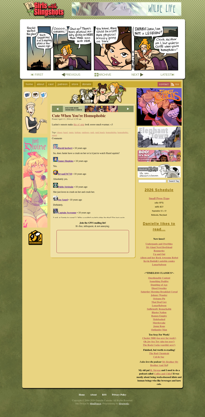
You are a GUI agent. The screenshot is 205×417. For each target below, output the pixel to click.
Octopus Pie (159, 298)
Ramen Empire (159, 315)
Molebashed (159, 319)
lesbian (78, 132)
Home (29, 84)
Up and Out (159, 254)
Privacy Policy (119, 394)
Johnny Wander (159, 295)
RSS (177, 84)
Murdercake (159, 322)
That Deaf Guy (159, 302)
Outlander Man (159, 329)
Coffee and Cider (163, 373)
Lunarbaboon (159, 264)
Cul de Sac (158, 356)
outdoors (85, 132)
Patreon (63, 84)
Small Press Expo (159, 198)
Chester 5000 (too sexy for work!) (159, 338)
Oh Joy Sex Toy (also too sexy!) (159, 341)
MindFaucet (95, 403)
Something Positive (159, 281)
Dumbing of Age (159, 284)
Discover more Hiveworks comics (73, 109)
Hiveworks (124, 403)
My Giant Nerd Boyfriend (159, 247)
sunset (54, 135)
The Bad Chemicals (159, 353)
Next (135, 74)
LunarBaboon (159, 305)
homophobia (111, 132)
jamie (71, 132)
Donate (86, 84)
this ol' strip (79, 124)
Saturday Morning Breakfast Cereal (159, 291)
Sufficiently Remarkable (159, 309)
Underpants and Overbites (159, 243)
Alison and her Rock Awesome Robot (159, 257)
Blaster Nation (159, 312)
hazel (65, 132)
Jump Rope (159, 326)
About (40, 84)
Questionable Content (159, 278)
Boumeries (159, 250)
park (92, 132)
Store (75, 84)
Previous (72, 74)
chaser (59, 132)
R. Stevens (155, 370)
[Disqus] (93, 180)
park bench (100, 132)
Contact (164, 84)
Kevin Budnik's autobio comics (159, 261)
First (39, 74)
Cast (51, 84)
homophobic (123, 132)
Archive (104, 74)
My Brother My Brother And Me (164, 363)
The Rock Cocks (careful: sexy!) (159, 345)
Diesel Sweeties (159, 288)
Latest (166, 74)
